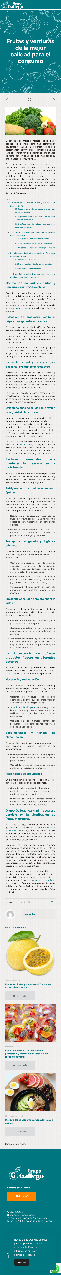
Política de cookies (24, 1254)
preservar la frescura (21, 308)
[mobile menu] (56, 4)
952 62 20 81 (17, 1211)
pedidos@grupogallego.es (22, 1215)
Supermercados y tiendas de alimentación (35, 264)
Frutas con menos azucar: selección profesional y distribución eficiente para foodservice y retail (26, 1053)
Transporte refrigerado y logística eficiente (35, 243)
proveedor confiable (45, 880)
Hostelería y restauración (28, 259)
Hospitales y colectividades (29, 269)
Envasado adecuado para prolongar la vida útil (36, 248)
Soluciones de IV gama (22, 707)
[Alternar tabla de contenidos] (8, 199)
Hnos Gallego (27, 444)
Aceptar (21, 1262)
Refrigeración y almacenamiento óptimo (33, 239)
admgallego (31, 914)
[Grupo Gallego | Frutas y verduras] (12, 4)
